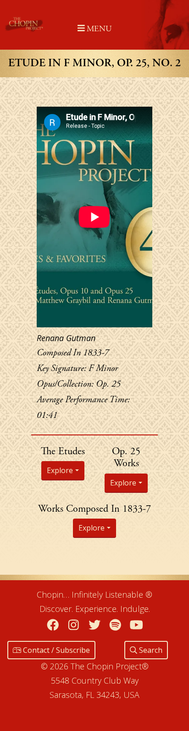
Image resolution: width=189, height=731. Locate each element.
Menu (97, 28)
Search (149, 650)
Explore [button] (60, 470)
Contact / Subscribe (55, 650)
